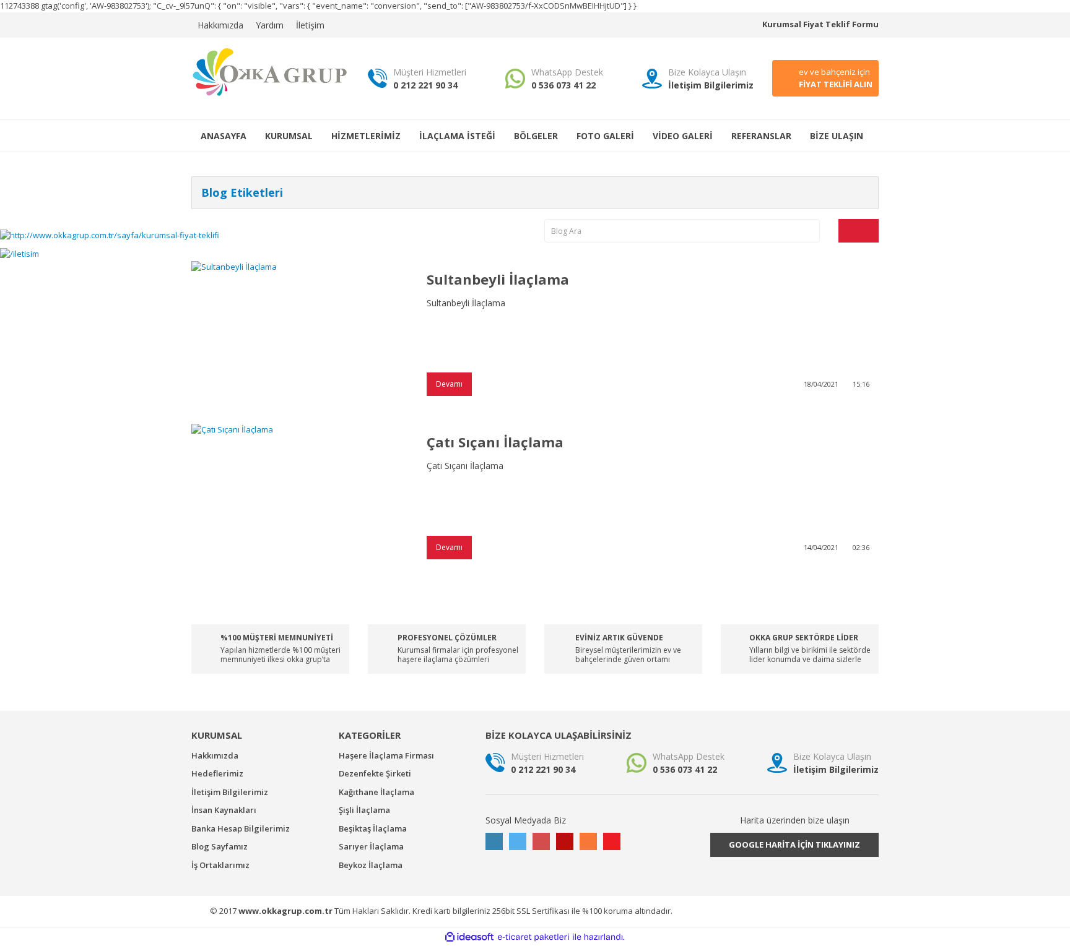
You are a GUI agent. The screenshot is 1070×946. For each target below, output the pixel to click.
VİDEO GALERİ (683, 136)
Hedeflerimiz (217, 773)
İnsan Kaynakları (223, 809)
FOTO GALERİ (605, 136)
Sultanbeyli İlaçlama (498, 279)
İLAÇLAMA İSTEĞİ (457, 136)
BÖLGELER (536, 136)
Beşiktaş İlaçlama (373, 828)
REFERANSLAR (761, 136)
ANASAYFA (223, 136)
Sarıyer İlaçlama (371, 846)
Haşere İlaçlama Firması (386, 755)
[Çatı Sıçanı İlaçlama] (299, 496)
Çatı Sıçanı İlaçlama (495, 441)
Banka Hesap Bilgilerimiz (240, 828)
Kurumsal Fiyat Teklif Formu (820, 24)
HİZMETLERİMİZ (366, 136)
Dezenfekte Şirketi (375, 773)
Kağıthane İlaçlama (376, 792)
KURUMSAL (289, 136)
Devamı (449, 384)
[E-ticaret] (533, 937)
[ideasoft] (469, 937)
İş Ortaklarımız (220, 865)
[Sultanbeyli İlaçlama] (299, 333)
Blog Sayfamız (219, 846)
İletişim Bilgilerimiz (229, 792)
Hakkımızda (220, 25)
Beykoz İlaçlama (370, 865)
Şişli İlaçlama (364, 809)
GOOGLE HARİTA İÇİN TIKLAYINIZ (794, 844)
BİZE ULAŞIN (836, 136)
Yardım (270, 25)
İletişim (310, 25)
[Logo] (270, 71)
